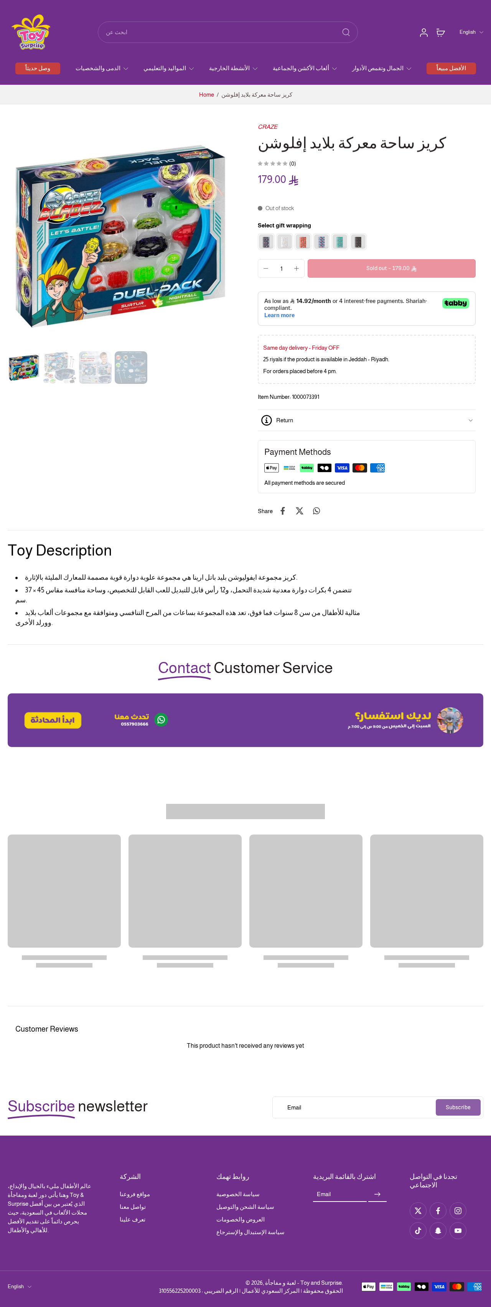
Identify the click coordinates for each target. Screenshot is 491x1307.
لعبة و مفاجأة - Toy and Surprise (303, 1282)
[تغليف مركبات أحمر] (303, 241)
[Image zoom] (120, 235)
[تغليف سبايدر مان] (321, 241)
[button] (392, 268)
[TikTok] (418, 1230)
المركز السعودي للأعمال (271, 1290)
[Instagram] (458, 1210)
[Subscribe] (377, 1194)
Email (324, 1194)
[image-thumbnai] (24, 367)
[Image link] (245, 720)
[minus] (266, 268)
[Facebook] (438, 1210)
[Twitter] (418, 1210)
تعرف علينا (132, 1219)
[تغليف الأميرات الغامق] (266, 241)
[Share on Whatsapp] (316, 510)
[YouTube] (458, 1230)
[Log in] (423, 32)
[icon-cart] (440, 32)
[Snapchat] (438, 1230)
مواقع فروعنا (135, 1194)
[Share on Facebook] (282, 510)
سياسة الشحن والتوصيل (245, 1206)
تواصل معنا (133, 1206)
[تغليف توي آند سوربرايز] (284, 241)
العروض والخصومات (240, 1219)
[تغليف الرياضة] (340, 241)
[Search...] (346, 32)
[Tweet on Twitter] (299, 510)
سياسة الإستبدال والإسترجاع (250, 1232)
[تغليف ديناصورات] (358, 241)
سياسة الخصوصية (238, 1194)
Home (206, 94)
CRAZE (267, 126)
